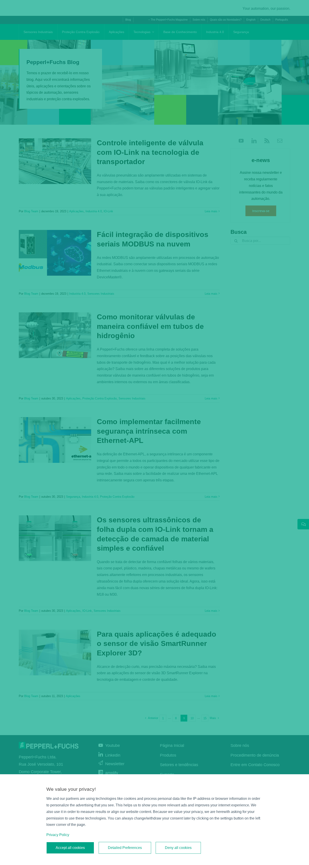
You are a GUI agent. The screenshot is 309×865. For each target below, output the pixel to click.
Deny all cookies (178, 848)
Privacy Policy (57, 835)
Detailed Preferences (125, 848)
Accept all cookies (70, 848)
